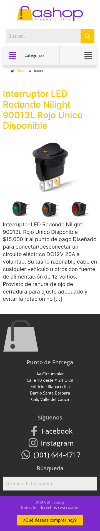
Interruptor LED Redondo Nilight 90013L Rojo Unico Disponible (42, 109)
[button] (12, 56)
